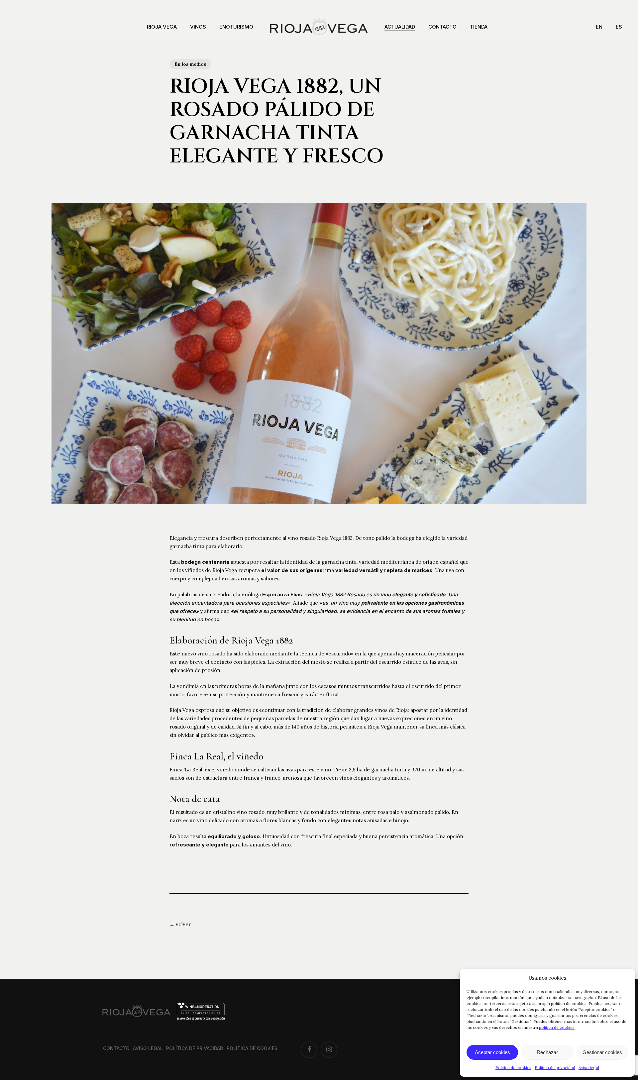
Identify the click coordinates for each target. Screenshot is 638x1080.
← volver (180, 924)
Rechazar (547, 1052)
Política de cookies (513, 1067)
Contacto (116, 1048)
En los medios (190, 64)
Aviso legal (589, 1067)
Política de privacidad (555, 1067)
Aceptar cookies (492, 1052)
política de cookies (557, 1027)
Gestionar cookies (602, 1052)
